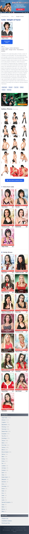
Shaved (3, 420)
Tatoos (3, 440)
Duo (3, 493)
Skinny (3, 454)
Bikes (3, 511)
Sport (3, 472)
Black (3, 507)
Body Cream (5, 477)
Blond (3, 449)
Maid (3, 491)
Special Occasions (6, 502)
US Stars (4, 468)
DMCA (12, 530)
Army (3, 484)
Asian (3, 495)
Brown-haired (5, 452)
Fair (2, 463)
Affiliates (14, 531)
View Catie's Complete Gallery (15, 180)
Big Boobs (4, 424)
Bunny (3, 509)
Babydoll (4, 479)
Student (4, 470)
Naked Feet (5, 431)
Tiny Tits (4, 436)
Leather (4, 465)
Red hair (4, 481)
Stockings (4, 438)
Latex (3, 500)
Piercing (4, 426)
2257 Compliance (6, 530)
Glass (3, 504)
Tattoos (3, 447)
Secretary (4, 486)
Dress (3, 461)
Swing (3, 459)
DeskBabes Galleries (7, 520)
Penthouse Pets (6, 523)
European (4, 433)
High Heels (4, 417)
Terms (25, 530)
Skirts (3, 442)
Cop (3, 497)
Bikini (3, 456)
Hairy (3, 475)
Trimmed (4, 429)
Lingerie (4, 422)
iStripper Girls (5, 518)
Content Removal (19, 530)
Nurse (3, 488)
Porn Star (4, 445)
